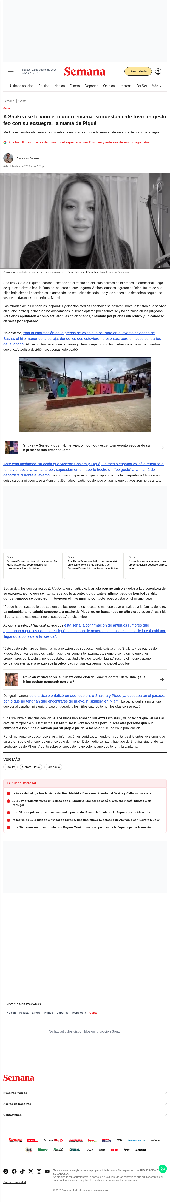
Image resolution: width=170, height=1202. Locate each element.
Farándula (53, 767)
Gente (22, 101)
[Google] (5, 1171)
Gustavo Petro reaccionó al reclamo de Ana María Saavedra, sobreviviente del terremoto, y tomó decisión (32, 565)
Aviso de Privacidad (18, 1182)
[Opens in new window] (14, 1171)
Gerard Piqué (31, 767)
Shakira (11, 767)
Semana (8, 101)
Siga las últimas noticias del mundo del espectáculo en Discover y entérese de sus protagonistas (78, 142)
